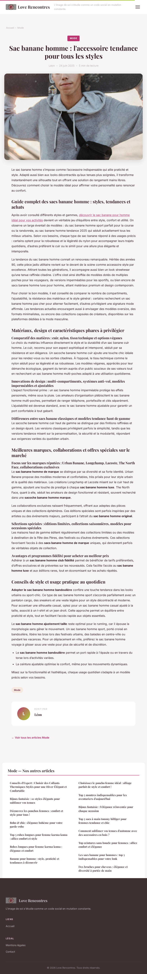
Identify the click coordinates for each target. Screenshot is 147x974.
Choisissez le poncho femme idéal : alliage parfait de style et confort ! (105, 785)
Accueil (10, 27)
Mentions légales (15, 945)
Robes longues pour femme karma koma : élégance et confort (36, 848)
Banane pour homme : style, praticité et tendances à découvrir (34, 860)
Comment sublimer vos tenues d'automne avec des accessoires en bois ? (108, 832)
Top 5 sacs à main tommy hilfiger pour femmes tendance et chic (103, 821)
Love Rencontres (34, 7)
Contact (10, 951)
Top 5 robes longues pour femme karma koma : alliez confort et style (38, 836)
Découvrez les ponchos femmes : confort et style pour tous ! (36, 812)
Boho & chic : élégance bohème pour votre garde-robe (36, 824)
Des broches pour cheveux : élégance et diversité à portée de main (103, 868)
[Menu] (137, 7)
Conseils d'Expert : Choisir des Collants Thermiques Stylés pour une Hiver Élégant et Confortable (38, 787)
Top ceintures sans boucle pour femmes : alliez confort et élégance (108, 844)
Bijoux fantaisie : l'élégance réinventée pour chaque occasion (106, 808)
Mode (20, 27)
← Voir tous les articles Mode (30, 737)
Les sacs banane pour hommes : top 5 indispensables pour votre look (102, 857)
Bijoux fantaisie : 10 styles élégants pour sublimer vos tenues (35, 800)
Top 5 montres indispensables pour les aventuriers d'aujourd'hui (103, 797)
